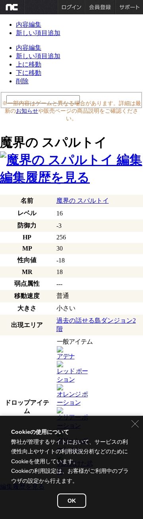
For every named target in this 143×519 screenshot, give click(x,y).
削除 (22, 81)
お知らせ (27, 111)
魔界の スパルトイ (82, 200)
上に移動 (28, 64)
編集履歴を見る (45, 177)
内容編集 (28, 24)
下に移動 (28, 72)
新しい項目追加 (38, 32)
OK (72, 500)
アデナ (66, 356)
